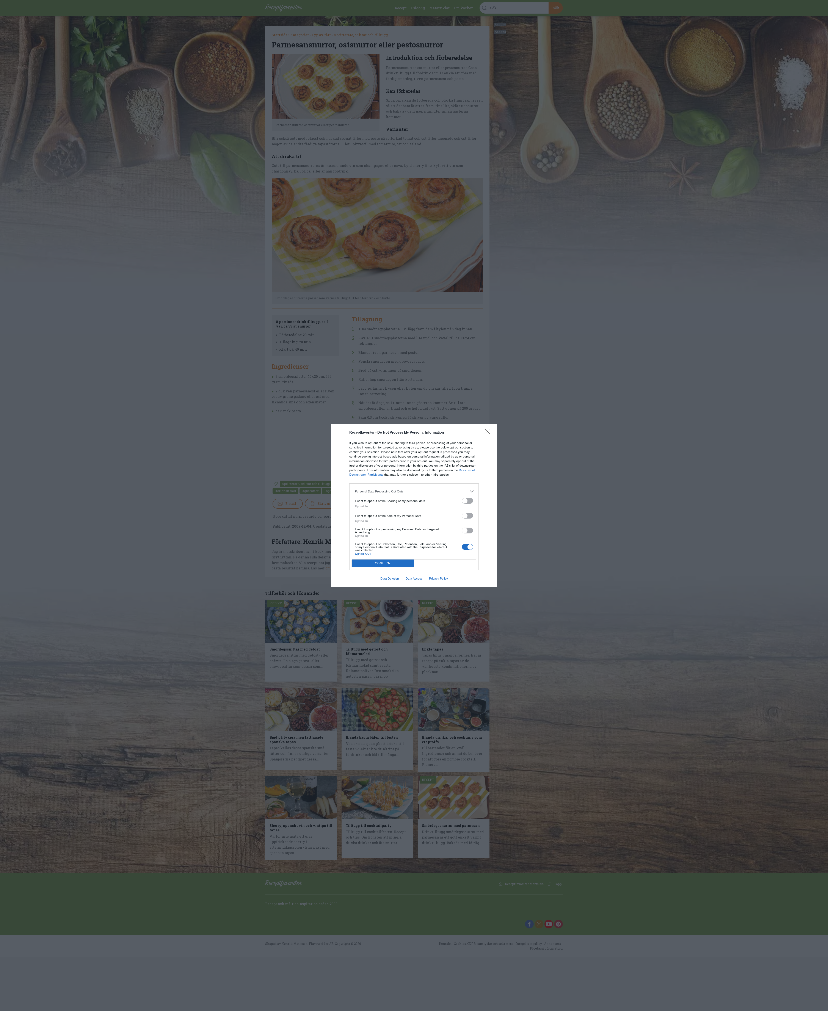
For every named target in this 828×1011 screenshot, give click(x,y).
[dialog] (414, 505)
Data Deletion (389, 578)
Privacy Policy (438, 578)
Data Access (414, 578)
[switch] (467, 501)
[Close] (489, 433)
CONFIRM (383, 563)
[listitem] (414, 491)
